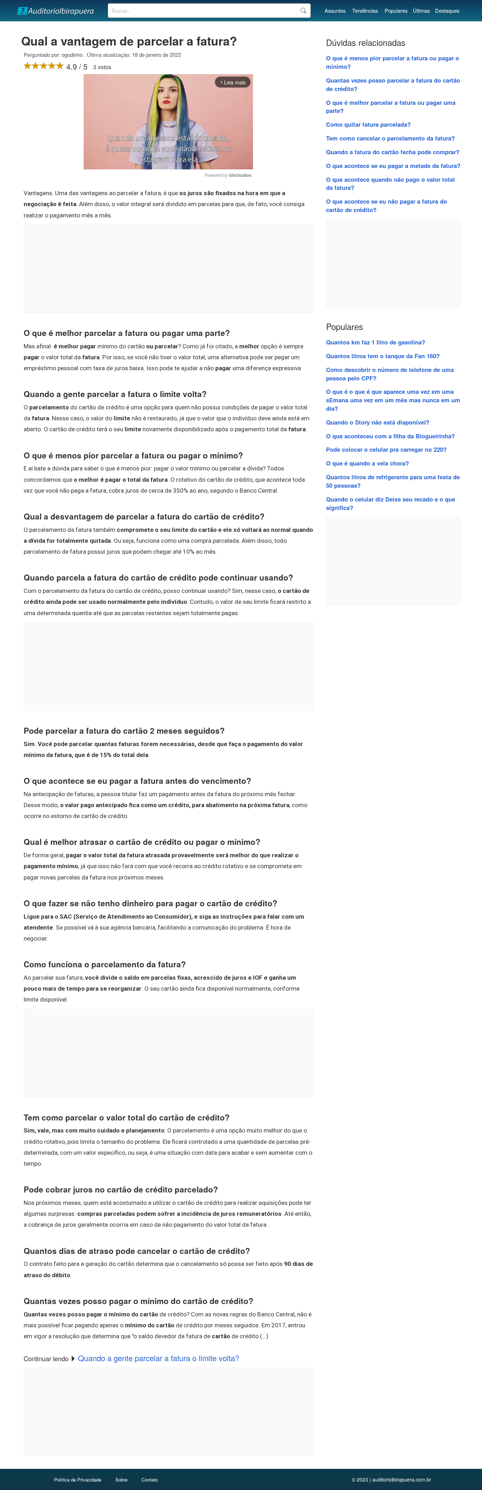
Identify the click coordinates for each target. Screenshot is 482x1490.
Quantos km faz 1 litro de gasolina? (375, 342)
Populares (396, 10)
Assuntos (335, 10)
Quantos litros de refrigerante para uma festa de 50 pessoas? (393, 481)
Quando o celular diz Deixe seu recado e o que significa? (390, 503)
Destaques (447, 10)
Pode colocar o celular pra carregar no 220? (386, 449)
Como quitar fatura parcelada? (368, 124)
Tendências (365, 10)
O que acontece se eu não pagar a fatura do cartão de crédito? (386, 205)
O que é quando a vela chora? (367, 463)
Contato (149, 1479)
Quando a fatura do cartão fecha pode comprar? (392, 152)
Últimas (421, 10)
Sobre (121, 1479)
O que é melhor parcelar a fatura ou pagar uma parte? (391, 106)
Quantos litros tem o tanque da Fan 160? (383, 356)
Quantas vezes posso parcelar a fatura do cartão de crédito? (393, 84)
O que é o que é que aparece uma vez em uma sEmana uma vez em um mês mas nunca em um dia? (393, 400)
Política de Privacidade (77, 1479)
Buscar (303, 10)
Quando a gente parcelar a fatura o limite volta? (158, 1357)
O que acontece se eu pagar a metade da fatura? (393, 165)
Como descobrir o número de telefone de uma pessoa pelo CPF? (390, 373)
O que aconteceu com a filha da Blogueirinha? (390, 436)
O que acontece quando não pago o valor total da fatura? (390, 183)
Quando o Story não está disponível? (377, 422)
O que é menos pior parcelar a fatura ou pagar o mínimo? (392, 62)
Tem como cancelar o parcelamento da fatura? (390, 138)
